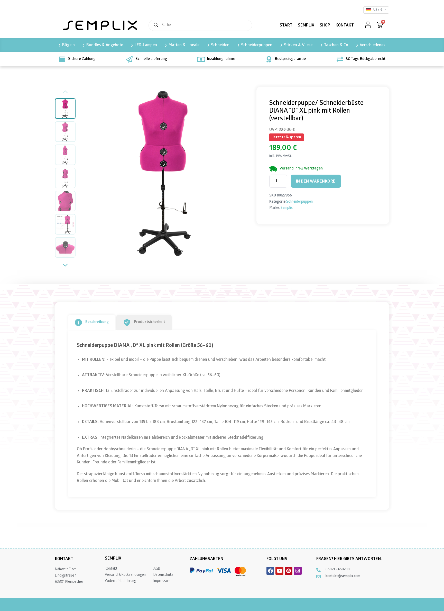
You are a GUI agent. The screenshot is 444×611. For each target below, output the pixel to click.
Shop (325, 25)
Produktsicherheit (149, 322)
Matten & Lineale (184, 45)
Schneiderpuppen (256, 45)
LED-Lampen (146, 45)
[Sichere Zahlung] (62, 59)
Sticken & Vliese (298, 45)
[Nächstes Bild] (240, 172)
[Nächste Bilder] (65, 265)
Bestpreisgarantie (290, 59)
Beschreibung (97, 322)
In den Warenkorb (316, 181)
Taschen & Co (336, 45)
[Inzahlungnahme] (201, 59)
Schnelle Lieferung (151, 59)
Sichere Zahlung (82, 59)
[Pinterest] (288, 570)
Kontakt (345, 25)
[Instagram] (297, 570)
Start (286, 25)
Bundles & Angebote (104, 45)
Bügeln (68, 45)
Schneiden (220, 45)
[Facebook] (270, 570)
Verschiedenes (372, 45)
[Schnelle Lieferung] (129, 59)
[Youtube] (279, 570)
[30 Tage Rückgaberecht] (340, 59)
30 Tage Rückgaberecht (365, 59)
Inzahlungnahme (221, 59)
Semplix (306, 25)
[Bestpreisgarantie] (269, 59)
